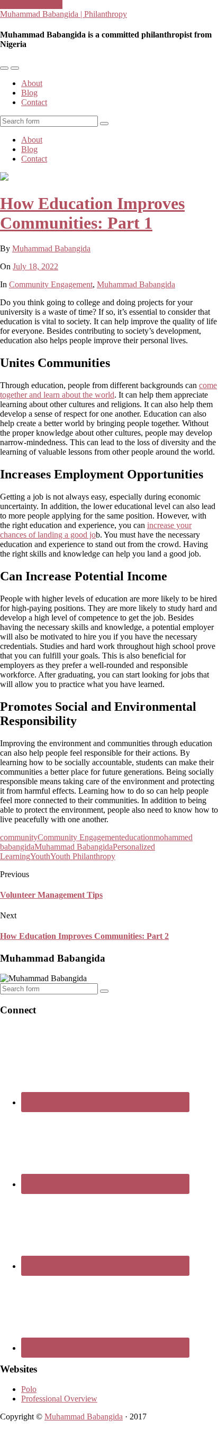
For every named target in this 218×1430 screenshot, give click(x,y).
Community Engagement (51, 284)
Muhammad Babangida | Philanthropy (63, 14)
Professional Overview (59, 1398)
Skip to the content (31, 4)
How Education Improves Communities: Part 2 (84, 936)
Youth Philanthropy (82, 856)
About (31, 83)
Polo (29, 1389)
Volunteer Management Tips (51, 894)
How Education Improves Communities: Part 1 (92, 213)
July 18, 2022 (35, 266)
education (137, 837)
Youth (40, 856)
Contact (34, 102)
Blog (29, 92)
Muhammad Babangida (51, 248)
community (19, 837)
